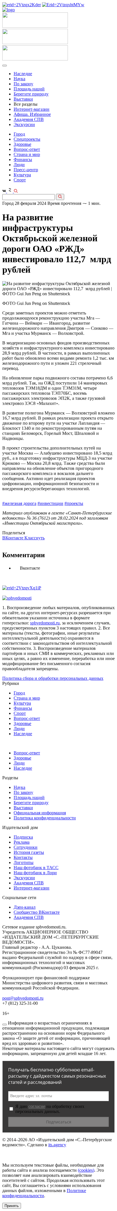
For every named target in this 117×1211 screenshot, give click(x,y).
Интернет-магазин (31, 109)
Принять (12, 1206)
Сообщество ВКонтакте (37, 912)
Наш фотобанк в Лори (35, 872)
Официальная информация (40, 812)
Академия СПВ (29, 119)
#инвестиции (50, 503)
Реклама (22, 842)
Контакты (23, 857)
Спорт (20, 179)
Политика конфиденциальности (45, 817)
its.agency (57, 1144)
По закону (23, 83)
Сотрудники (25, 847)
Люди (19, 164)
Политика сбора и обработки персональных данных (52, 678)
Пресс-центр (26, 169)
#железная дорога (19, 503)
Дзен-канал (24, 907)
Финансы (23, 159)
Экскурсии (24, 124)
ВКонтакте (13, 537)
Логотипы (24, 862)
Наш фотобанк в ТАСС (36, 867)
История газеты (29, 852)
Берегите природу (31, 94)
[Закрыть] (4, 1024)
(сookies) (86, 1170)
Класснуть (34, 537)
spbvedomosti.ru (45, 622)
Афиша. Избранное (32, 114)
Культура (22, 174)
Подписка (23, 837)
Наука (19, 78)
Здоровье (22, 144)
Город (19, 134)
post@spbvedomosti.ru (22, 998)
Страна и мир (27, 154)
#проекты (73, 503)
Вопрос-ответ (27, 149)
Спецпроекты (27, 139)
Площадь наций (29, 88)
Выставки (23, 99)
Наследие (23, 73)
